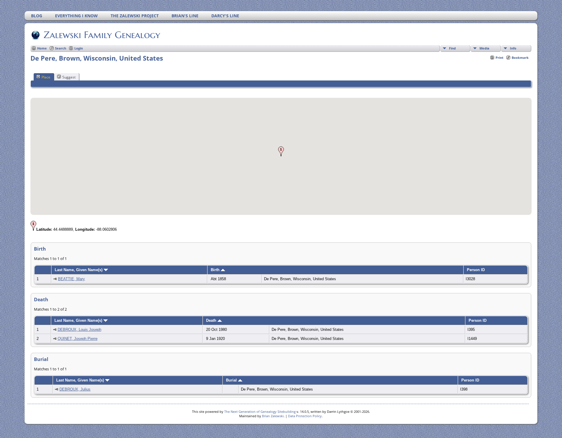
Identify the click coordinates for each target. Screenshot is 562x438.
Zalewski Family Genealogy (102, 35)
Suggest (69, 77)
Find (452, 48)
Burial (232, 380)
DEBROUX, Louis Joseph (79, 329)
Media (484, 48)
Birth (216, 270)
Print (499, 57)
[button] (281, 151)
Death (211, 320)
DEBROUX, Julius (74, 389)
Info (513, 48)
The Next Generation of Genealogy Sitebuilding (260, 411)
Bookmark (520, 57)
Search (60, 48)
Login (78, 48)
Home (42, 48)
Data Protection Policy (305, 416)
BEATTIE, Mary (71, 279)
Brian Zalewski (273, 416)
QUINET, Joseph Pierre (77, 338)
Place (46, 77)
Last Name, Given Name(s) (79, 270)
